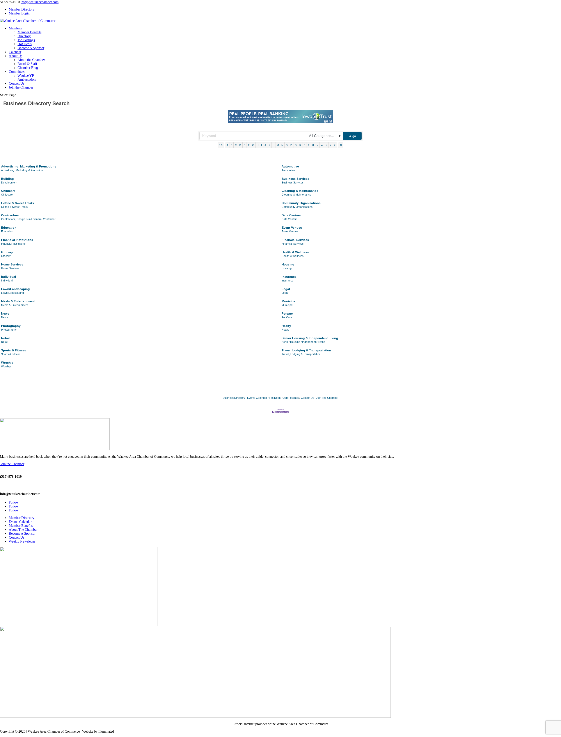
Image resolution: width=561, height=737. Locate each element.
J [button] (265, 145)
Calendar (15, 52)
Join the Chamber (21, 87)
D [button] (240, 145)
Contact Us (16, 83)
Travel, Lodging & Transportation (306, 350)
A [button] (227, 145)
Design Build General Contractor (36, 219)
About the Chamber (31, 60)
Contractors (10, 215)
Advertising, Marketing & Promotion (22, 170)
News (5, 313)
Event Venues (292, 227)
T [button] (308, 145)
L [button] (273, 145)
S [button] (304, 145)
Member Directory (21, 9)
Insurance (289, 276)
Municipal (289, 301)
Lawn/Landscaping (15, 289)
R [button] (300, 145)
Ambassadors (27, 79)
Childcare (8, 190)
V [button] (317, 145)
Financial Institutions (17, 240)
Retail (5, 338)
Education (8, 227)
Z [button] (335, 145)
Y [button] (330, 145)
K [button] (269, 145)
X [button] (326, 145)
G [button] (253, 145)
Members (15, 28)
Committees (17, 71)
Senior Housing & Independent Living (310, 338)
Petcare (287, 313)
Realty (286, 326)
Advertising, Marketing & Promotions (28, 166)
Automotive (290, 166)
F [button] (249, 145)
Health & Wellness (295, 252)
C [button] (236, 145)
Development (9, 182)
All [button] (341, 145)
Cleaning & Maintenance (300, 190)
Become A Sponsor (31, 48)
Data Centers (291, 215)
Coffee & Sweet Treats (17, 203)
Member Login (19, 13)
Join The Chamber (327, 397)
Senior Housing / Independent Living (303, 342)
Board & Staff (27, 64)
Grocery (7, 252)
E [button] (244, 145)
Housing (288, 264)
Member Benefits (29, 32)
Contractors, (8, 219)
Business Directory (234, 397)
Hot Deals (25, 44)
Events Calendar (257, 397)
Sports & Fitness (13, 350)
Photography (11, 326)
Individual (8, 276)
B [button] (231, 145)
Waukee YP (26, 75)
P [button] (291, 145)
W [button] (322, 145)
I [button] (261, 145)
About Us (15, 56)
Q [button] (296, 145)
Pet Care (287, 317)
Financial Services (295, 240)
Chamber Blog (28, 67)
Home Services (12, 264)
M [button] (278, 145)
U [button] (313, 145)
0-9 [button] (220, 145)
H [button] (258, 145)
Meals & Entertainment (18, 301)
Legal (286, 289)
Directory (24, 36)
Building (7, 178)
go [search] (354, 136)
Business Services (295, 178)
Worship (7, 362)
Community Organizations (301, 203)
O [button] (287, 145)
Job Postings (26, 40)
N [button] (282, 145)
